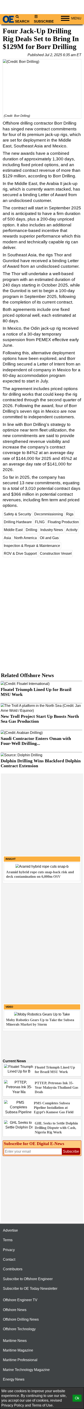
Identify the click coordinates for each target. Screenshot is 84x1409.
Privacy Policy (12, 1405)
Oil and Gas (49, 538)
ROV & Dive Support (20, 553)
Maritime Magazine (18, 1350)
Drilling (31, 530)
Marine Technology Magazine (26, 1370)
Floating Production (63, 522)
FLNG (40, 522)
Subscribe (44, 21)
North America (25, 538)
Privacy (9, 1250)
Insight (11, 859)
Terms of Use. (43, 1405)
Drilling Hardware (18, 522)
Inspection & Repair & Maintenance (32, 546)
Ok (77, 1398)
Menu (76, 18)
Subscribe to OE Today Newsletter (30, 1288)
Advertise (10, 1230)
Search (22, 21)
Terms (8, 1240)
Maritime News (15, 1341)
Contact (9, 1259)
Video (9, 1006)
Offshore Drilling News (21, 1319)
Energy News (13, 1379)
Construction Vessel (56, 553)
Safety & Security (17, 514)
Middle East (13, 530)
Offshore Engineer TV (20, 1300)
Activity (72, 530)
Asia (7, 538)
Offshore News (14, 1310)
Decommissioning (48, 514)
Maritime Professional (20, 1360)
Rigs (69, 514)
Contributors (12, 1269)
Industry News (51, 530)
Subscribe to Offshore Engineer (28, 1279)
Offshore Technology (19, 1329)
